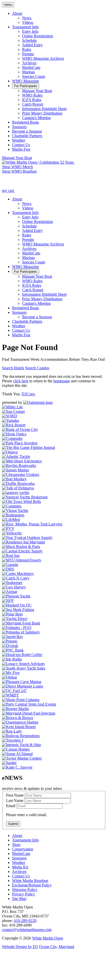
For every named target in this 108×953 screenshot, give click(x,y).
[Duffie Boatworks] (18, 483)
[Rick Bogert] (13, 425)
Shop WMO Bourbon (19, 171)
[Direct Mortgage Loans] (22, 686)
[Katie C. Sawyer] (17, 767)
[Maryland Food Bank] (21, 623)
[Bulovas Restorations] (21, 736)
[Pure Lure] (38, 402)
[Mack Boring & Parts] (21, 546)
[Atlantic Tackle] (16, 456)
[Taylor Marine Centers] (22, 758)
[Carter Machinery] (18, 573)
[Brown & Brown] (17, 718)
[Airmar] (9, 591)
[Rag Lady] (12, 731)
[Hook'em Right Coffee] (22, 655)
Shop (16, 844)
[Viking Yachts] (15, 510)
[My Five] (11, 673)
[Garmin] (10, 564)
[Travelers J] (12, 740)
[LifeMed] (11, 519)
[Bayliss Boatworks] (19, 465)
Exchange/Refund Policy (32, 885)
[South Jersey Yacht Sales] (23, 668)
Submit (13, 824)
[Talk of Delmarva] (18, 488)
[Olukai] (9, 677)
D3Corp (28, 394)
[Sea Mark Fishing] (18, 609)
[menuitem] (17, 13)
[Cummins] (11, 506)
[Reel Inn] (11, 555)
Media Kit (20, 867)
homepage (61, 381)
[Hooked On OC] (17, 605)
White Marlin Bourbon (30, 880)
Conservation (22, 849)
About (17, 835)
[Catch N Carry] (15, 578)
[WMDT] (10, 695)
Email (10, 806)
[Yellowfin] (12, 533)
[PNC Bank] (13, 650)
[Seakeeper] (12, 582)
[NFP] (8, 600)
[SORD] (9, 416)
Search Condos (37, 368)
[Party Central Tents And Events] (29, 704)
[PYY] (8, 528)
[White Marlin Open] (38, 162)
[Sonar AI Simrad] (17, 754)
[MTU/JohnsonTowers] (21, 560)
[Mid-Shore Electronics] (22, 461)
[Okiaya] (10, 452)
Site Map (19, 898)
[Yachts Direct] (14, 618)
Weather (18, 862)
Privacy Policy (23, 894)
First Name (15, 795)
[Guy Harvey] (14, 587)
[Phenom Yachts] (16, 596)
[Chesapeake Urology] (20, 474)
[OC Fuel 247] (14, 691)
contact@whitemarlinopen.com (26, 929)
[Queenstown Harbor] (20, 722)
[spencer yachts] (15, 492)
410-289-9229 (25, 920)
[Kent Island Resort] (19, 727)
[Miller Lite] (12, 407)
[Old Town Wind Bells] (21, 501)
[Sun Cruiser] (13, 411)
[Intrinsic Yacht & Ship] (21, 745)
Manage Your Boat (17, 158)
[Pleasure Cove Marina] (21, 682)
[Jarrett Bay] (12, 636)
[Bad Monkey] (14, 479)
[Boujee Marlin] (15, 709)
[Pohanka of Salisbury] (21, 632)
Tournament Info (25, 840)
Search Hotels (13, 368)
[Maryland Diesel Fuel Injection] (28, 713)
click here (20, 381)
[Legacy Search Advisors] (23, 664)
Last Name (14, 800)
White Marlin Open (47, 938)
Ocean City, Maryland (56, 946)
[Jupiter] (9, 763)
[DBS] (8, 569)
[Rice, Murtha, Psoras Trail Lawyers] (32, 524)
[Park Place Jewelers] (19, 443)
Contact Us (21, 876)
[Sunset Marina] (15, 470)
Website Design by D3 (20, 946)
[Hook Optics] (14, 434)
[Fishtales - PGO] (16, 627)
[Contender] (12, 438)
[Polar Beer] (12, 614)
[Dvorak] (10, 646)
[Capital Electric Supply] (22, 551)
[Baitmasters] (13, 515)
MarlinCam (21, 853)
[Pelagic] (10, 641)
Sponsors (19, 858)
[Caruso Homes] (16, 749)
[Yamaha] (10, 420)
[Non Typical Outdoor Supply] (27, 537)
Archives (19, 871)
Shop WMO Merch (17, 167)
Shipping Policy (24, 889)
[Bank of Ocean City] (20, 429)
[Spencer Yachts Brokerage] (25, 497)
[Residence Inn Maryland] (23, 542)
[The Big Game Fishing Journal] (28, 447)
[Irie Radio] (12, 659)
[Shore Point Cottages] (20, 700)
